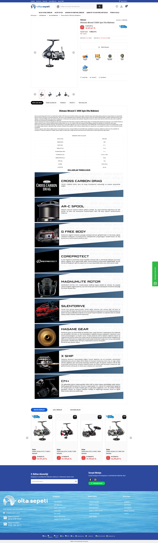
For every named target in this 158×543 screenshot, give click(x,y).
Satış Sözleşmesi (94, 508)
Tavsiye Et (93, 77)
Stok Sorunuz (105, 47)
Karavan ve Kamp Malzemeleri (62, 519)
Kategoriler (44, 1)
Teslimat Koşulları (94, 502)
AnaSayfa (33, 1)
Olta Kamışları (58, 502)
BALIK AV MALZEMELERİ (45, 12)
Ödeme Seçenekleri (51, 103)
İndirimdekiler (128, 508)
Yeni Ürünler (127, 505)
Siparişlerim (38, 1)
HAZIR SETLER (59, 12)
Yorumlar (63, 103)
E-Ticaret (75, 541)
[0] (126, 6)
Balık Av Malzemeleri (59, 516)
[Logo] (25, 500)
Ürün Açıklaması (37, 103)
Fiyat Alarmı (103, 77)
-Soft (71, 541)
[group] (54, 53)
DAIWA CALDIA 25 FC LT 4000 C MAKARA (41, 452)
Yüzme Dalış (57, 510)
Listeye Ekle (84, 77)
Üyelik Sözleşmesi (94, 505)
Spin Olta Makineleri (53, 15)
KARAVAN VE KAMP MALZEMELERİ (74, 12)
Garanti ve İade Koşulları (95, 510)
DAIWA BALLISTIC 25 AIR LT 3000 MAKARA (66, 452)
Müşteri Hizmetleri (129, 510)
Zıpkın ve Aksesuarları (60, 508)
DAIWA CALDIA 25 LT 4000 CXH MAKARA (115, 452)
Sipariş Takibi (61, 1)
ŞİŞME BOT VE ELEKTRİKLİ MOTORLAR (97, 12)
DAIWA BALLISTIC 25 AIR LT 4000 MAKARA (91, 452)
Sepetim (126, 513)
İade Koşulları (83, 103)
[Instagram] (95, 480)
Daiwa (34, 449)
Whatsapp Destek (97, 483)
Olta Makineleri (42, 15)
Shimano (83, 20)
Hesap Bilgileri (93, 516)
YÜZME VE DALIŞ (114, 12)
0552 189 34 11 (124, 1)
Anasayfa (34, 15)
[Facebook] (90, 480)
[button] (35, 52)
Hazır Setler (57, 513)
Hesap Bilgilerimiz (53, 1)
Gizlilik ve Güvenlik (94, 513)
